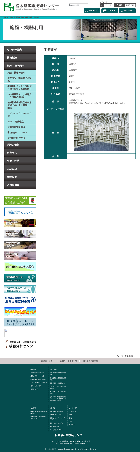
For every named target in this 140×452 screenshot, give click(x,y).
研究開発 (12, 152)
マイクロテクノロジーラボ (20, 114)
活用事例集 (13, 185)
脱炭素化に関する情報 (56, 411)
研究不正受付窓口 (35, 386)
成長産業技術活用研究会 (57, 383)
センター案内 (14, 49)
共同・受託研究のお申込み (38, 382)
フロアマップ (73, 411)
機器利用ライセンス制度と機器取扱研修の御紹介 (20, 87)
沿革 (70, 421)
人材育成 (12, 168)
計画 (70, 418)
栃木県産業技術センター (70, 435)
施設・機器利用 (15, 17)
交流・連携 (13, 160)
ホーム (6, 17)
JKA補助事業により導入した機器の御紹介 (20, 95)
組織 (70, 414)
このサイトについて (68, 361)
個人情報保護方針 (90, 361)
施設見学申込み (54, 426)
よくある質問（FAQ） (56, 429)
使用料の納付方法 (16, 138)
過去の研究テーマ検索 (37, 376)
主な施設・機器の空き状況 (20, 79)
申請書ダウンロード (17, 132)
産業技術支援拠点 (16, 127)
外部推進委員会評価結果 (38, 379)
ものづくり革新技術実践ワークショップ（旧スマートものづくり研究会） (58, 398)
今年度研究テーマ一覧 (37, 372)
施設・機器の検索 (26, 17)
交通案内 (72, 424)
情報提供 (12, 177)
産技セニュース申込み (56, 423)
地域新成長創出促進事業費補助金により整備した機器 (20, 105)
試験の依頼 (13, 144)
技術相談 (12, 57)
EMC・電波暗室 (16, 121)
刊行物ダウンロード (56, 414)
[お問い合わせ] (127, 10)
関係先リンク (46, 361)
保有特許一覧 (34, 389)
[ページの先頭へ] (126, 355)
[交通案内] (109, 10)
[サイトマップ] (92, 10)
